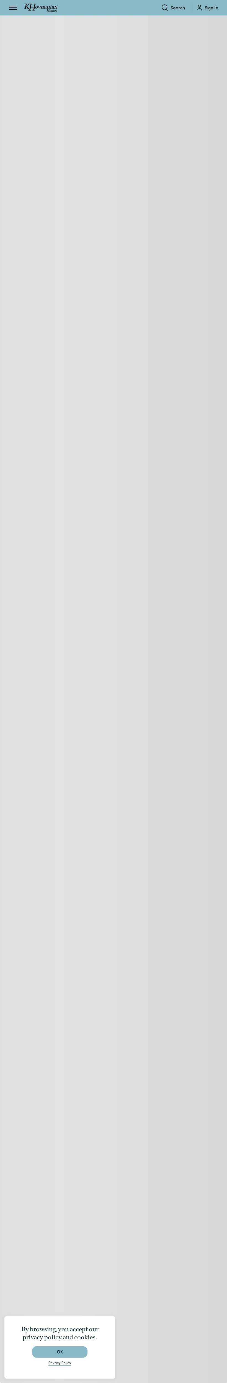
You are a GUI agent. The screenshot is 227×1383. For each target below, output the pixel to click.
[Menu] (13, 8)
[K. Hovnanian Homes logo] (41, 7)
